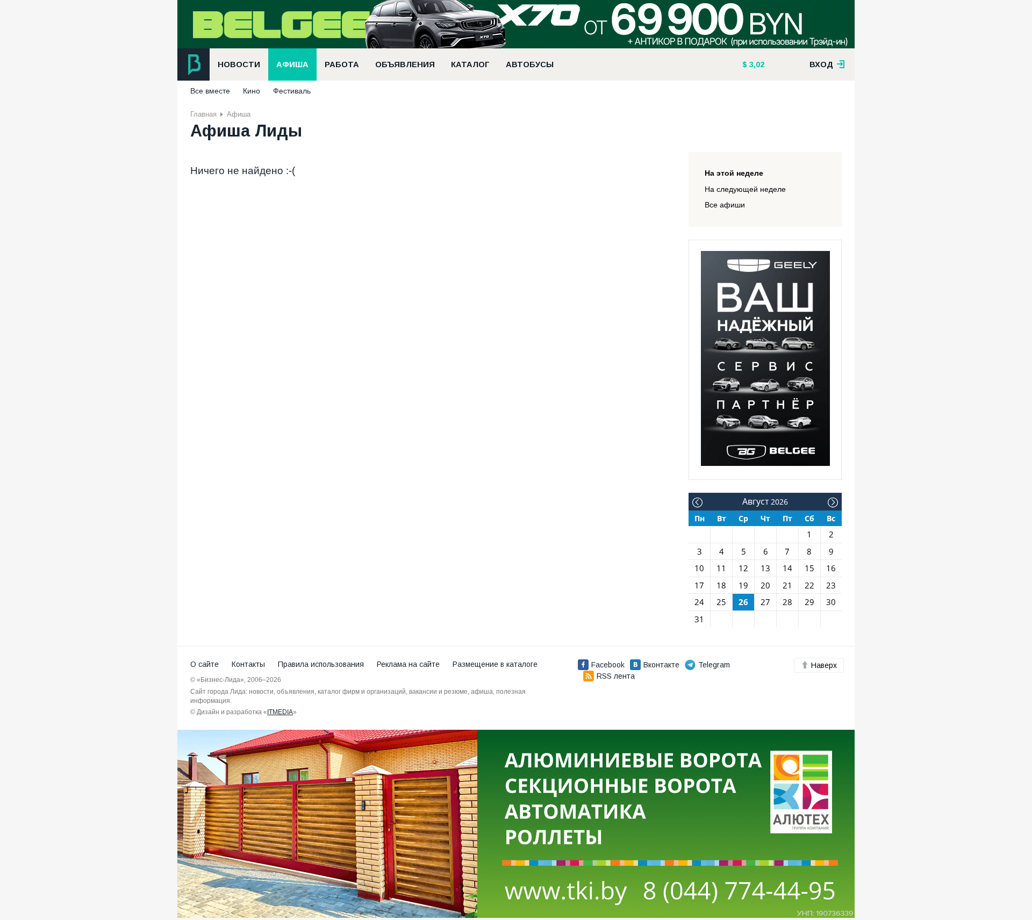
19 (743, 585)
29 (809, 601)
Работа (342, 64)
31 (699, 619)
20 (765, 585)
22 (809, 585)
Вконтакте (661, 664)
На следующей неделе (745, 189)
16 (831, 568)
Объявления (405, 64)
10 (699, 568)
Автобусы (530, 64)
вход (822, 64)
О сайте (204, 664)
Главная (203, 114)
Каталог (470, 64)
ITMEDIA (280, 712)
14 (787, 568)
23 (831, 585)
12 (743, 568)
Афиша (292, 64)
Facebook (608, 664)
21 (787, 585)
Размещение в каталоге (495, 664)
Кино (251, 91)
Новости (239, 64)
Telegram (714, 664)
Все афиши (725, 204)
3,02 (755, 64)
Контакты (248, 664)
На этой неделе (734, 173)
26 (743, 601)
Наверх (824, 665)
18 (721, 585)
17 (699, 585)
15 (809, 568)
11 (721, 568)
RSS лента (616, 676)
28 (787, 601)
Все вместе (210, 91)
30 (831, 601)
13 (765, 568)
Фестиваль (292, 91)
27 (765, 601)
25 (721, 601)
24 (699, 601)
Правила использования (321, 664)
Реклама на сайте (408, 664)
